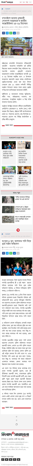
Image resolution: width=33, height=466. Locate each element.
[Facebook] (2, 459)
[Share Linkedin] (14, 33)
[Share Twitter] (7, 33)
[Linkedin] (10, 459)
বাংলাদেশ (7, 9)
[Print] (18, 33)
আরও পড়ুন (16, 193)
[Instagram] (14, 459)
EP (20, 2)
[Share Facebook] (3, 33)
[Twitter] (6, 459)
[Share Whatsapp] (10, 33)
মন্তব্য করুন (9, 125)
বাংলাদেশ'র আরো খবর (16, 138)
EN (24, 2)
